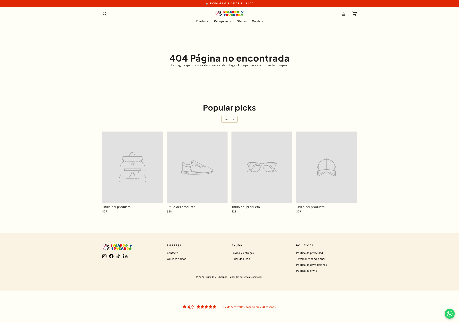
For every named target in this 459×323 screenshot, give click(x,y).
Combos (257, 21)
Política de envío (306, 270)
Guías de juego (240, 258)
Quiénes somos (176, 258)
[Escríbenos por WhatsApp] (450, 314)
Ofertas (242, 21)
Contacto (172, 252)
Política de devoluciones (311, 264)
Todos (230, 119)
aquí (245, 65)
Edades (201, 21)
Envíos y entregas (242, 252)
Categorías (221, 21)
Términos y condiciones (311, 258)
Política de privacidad (309, 252)
